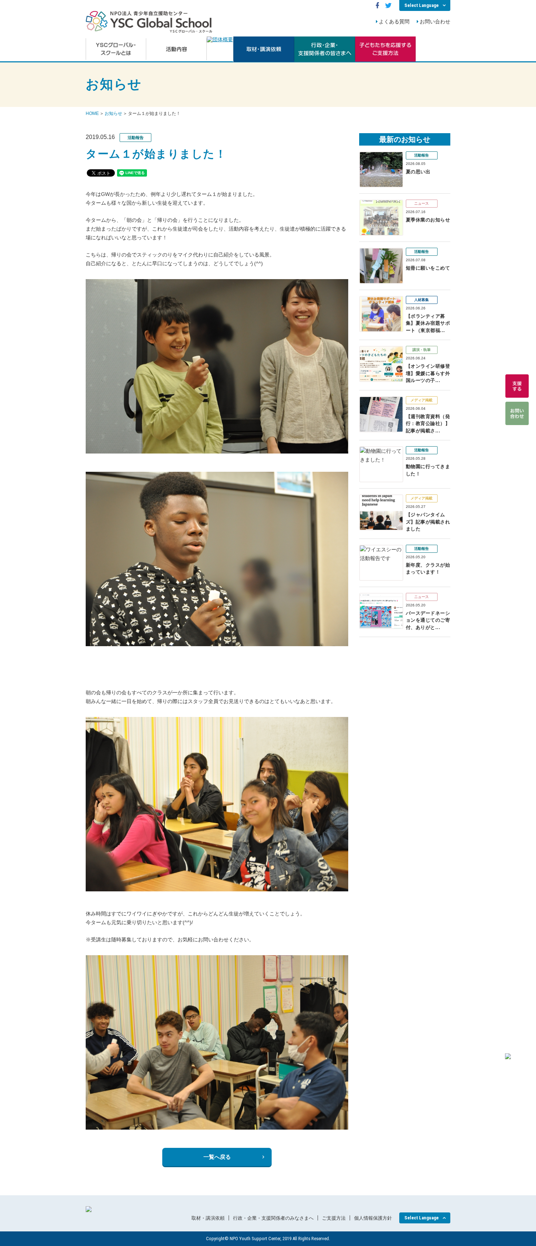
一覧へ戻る (217, 1157)
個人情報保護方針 (373, 1218)
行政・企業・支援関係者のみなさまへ (273, 1218)
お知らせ (113, 113)
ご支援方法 (334, 1218)
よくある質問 (394, 21)
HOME (92, 113)
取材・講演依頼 (208, 1218)
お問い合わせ (435, 21)
